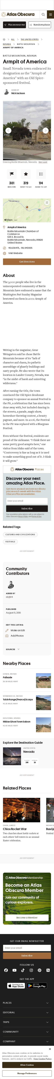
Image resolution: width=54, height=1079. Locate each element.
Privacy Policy (23, 516)
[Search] (43, 14)
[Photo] (43, 680)
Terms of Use (36, 516)
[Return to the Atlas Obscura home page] (18, 14)
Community (11, 1032)
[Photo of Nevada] (12, 756)
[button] (12, 174)
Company (9, 1041)
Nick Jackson (18, 93)
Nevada (28, 751)
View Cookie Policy (42, 1059)
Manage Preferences (26, 1073)
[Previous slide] (8, 131)
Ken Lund (43, 162)
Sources (10, 649)
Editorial (9, 1012)
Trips (6, 1022)
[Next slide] (46, 131)
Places (7, 1003)
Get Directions (27, 262)
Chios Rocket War (15, 829)
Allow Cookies (27, 1065)
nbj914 (9, 597)
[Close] (50, 1049)
